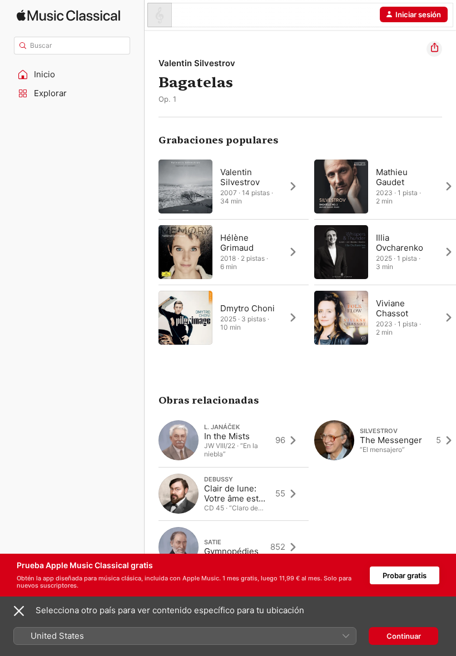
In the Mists (227, 436)
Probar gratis (405, 575)
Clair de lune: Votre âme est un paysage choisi (231, 503)
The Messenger (391, 440)
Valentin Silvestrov (196, 63)
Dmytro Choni (247, 308)
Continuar (403, 636)
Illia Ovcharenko (399, 242)
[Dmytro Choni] (233, 317)
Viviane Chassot (392, 308)
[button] (72, 74)
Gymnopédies (231, 551)
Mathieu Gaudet (392, 177)
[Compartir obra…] (434, 49)
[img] (68, 15)
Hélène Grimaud (237, 242)
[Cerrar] (19, 611)
